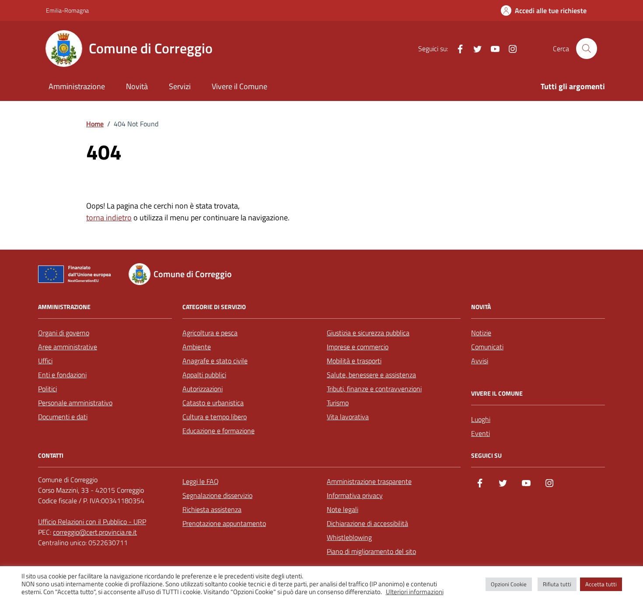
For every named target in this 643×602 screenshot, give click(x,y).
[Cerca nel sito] (586, 48)
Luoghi (480, 419)
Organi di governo (63, 332)
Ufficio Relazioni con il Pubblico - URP (92, 521)
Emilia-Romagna (67, 10)
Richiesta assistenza (211, 509)
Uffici (45, 360)
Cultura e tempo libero (214, 416)
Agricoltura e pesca (210, 332)
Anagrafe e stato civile (215, 360)
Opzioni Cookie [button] (509, 584)
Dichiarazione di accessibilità (367, 523)
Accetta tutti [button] (601, 584)
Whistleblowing (349, 537)
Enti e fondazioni (62, 374)
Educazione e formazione (218, 430)
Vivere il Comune (239, 86)
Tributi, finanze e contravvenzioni (374, 388)
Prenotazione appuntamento (224, 523)
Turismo (338, 402)
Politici (47, 388)
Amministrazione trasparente (369, 481)
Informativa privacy (355, 495)
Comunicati (487, 346)
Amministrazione (77, 86)
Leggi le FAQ (200, 481)
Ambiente (196, 346)
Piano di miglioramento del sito (371, 551)
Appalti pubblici (204, 374)
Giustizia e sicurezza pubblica (368, 332)
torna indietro (109, 217)
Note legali (342, 509)
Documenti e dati (62, 416)
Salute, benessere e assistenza (371, 374)
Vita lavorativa (348, 416)
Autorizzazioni (202, 388)
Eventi (480, 433)
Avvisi (479, 360)
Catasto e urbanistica (213, 402)
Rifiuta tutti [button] (557, 584)
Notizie (481, 332)
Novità (137, 86)
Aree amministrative (67, 346)
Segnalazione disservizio (217, 495)
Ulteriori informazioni (415, 592)
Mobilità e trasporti (354, 360)
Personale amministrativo (75, 402)
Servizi (180, 86)
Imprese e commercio (357, 346)
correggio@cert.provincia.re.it (95, 532)
